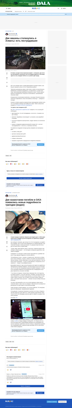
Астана (7, 341)
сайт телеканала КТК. (16, 239)
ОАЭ (10, 341)
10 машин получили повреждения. (24, 105)
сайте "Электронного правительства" (21, 109)
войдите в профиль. (39, 361)
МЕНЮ (9, 8)
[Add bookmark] (7, 86)
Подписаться (40, 144)
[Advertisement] (36, 22)
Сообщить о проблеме (52, 401)
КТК (16, 297)
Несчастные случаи (31, 11)
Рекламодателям (62, 401)
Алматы (7, 155)
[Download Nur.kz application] (36, 3)
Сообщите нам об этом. (28, 150)
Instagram (41, 392)
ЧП (23, 11)
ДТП (26, 11)
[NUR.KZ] (36, 8)
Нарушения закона (18, 11)
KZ (58, 8)
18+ (10, 155)
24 (24, 349)
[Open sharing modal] (6, 82)
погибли (16, 321)
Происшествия (8, 11)
